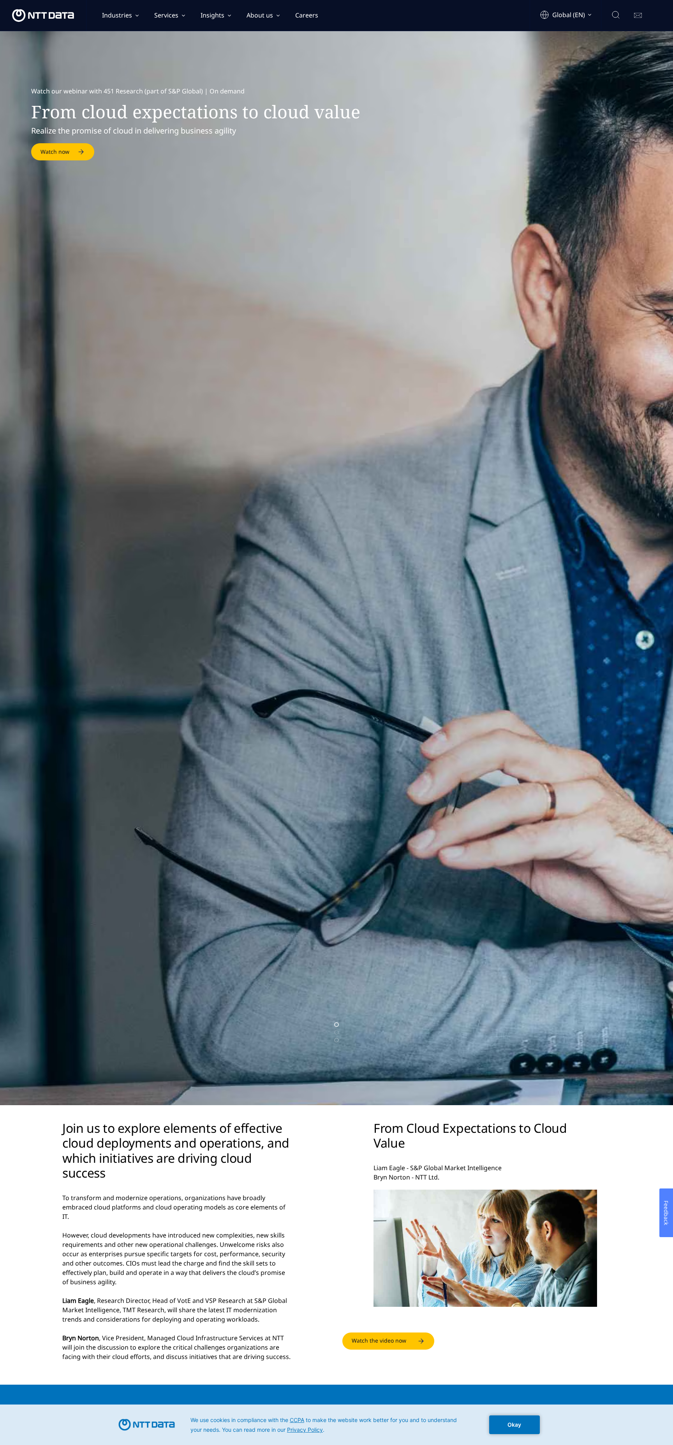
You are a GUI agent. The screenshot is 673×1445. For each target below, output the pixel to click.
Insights (212, 15)
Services (166, 15)
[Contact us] (638, 15)
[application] (336, 1425)
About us (260, 15)
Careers (306, 15)
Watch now (55, 151)
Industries (117, 15)
